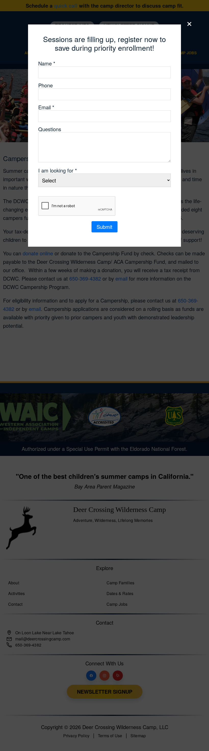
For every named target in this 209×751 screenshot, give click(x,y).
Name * (46, 63)
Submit (104, 226)
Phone (45, 85)
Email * (46, 107)
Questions (49, 129)
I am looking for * (57, 170)
